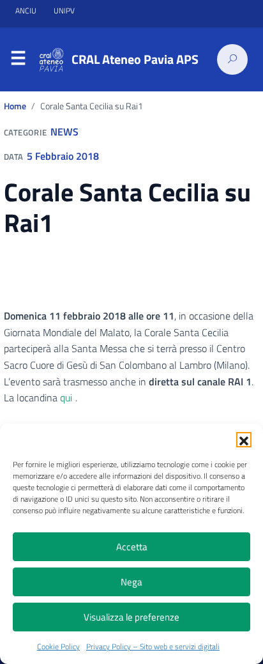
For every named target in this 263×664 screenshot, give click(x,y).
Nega (131, 582)
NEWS (64, 131)
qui (66, 397)
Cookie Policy (58, 646)
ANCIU (26, 10)
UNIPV (64, 10)
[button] (243, 439)
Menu (18, 60)
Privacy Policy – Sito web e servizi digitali (153, 646)
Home (15, 106)
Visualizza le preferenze (131, 617)
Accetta (131, 546)
